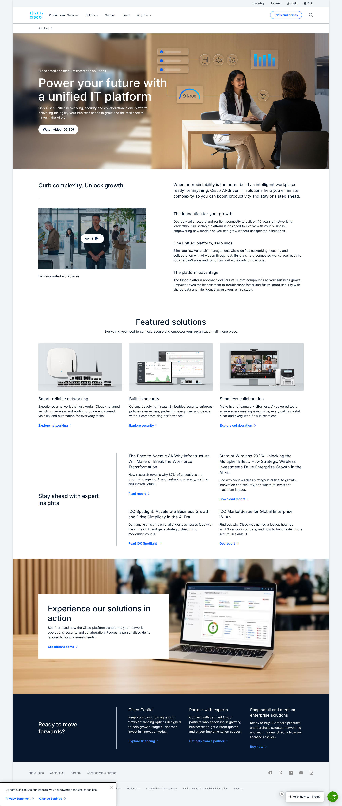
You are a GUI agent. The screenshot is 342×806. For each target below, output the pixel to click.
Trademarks (133, 788)
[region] (58, 794)
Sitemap (238, 788)
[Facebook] (270, 773)
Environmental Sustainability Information (205, 788)
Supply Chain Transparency (161, 788)
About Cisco (36, 772)
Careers (75, 772)
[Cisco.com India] (35, 15)
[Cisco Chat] (332, 796)
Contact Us (57, 772)
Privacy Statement (18, 798)
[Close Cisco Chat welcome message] (281, 793)
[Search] (311, 15)
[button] (92, 238)
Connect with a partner (101, 772)
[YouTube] (301, 773)
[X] (281, 773)
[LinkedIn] (291, 773)
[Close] (111, 787)
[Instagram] (312, 773)
